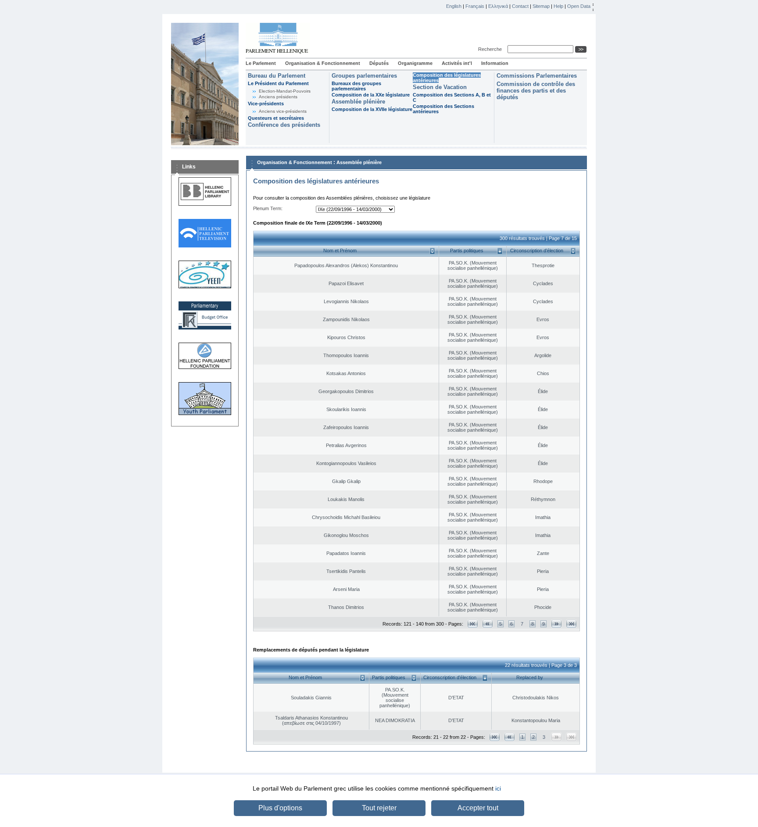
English (453, 6)
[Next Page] (556, 623)
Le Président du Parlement (278, 83)
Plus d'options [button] (280, 808)
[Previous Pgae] (487, 623)
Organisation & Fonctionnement (322, 63)
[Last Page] (571, 623)
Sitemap (541, 6)
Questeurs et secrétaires (276, 118)
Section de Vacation (440, 87)
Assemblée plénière (358, 101)
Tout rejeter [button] (379, 808)
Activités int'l (457, 63)
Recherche (491, 49)
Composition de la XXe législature (371, 94)
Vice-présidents (266, 103)
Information (494, 63)
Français (474, 6)
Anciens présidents (278, 96)
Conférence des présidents (284, 125)
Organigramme (415, 63)
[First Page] (472, 623)
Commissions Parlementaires (537, 75)
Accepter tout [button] (478, 808)
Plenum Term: (267, 208)
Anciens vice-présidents (283, 111)
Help (558, 6)
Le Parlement (261, 63)
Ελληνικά (498, 6)
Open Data (578, 6)
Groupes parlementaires (364, 75)
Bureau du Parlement (276, 75)
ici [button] (498, 788)
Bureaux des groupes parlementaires (356, 86)
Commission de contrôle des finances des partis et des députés (536, 90)
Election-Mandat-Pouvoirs (285, 91)
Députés (379, 63)
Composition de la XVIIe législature (372, 109)
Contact (520, 6)
